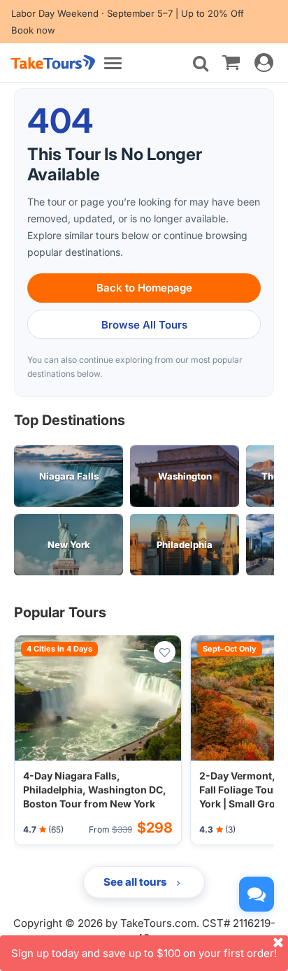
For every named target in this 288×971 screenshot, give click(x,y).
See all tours (136, 882)
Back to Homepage (144, 287)
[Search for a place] (201, 64)
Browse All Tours (144, 324)
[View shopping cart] (231, 61)
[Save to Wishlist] (164, 652)
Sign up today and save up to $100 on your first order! (144, 953)
